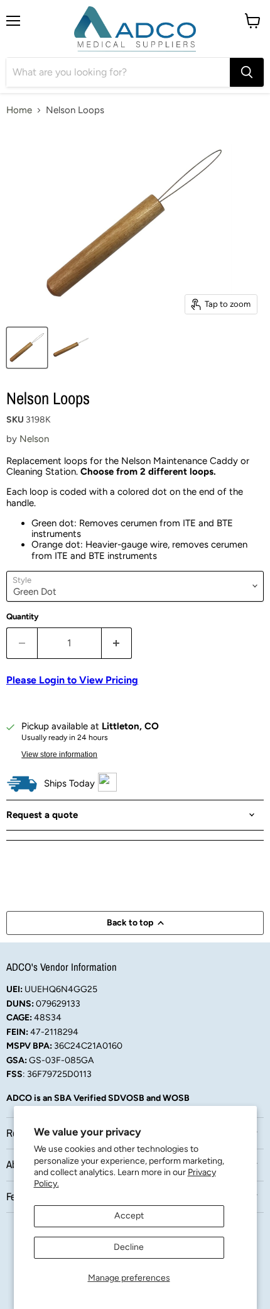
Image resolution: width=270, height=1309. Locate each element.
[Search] (247, 72)
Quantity (22, 616)
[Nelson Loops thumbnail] (27, 348)
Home (19, 110)
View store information (59, 754)
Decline (129, 1247)
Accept (129, 1215)
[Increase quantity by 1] (117, 643)
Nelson (34, 439)
